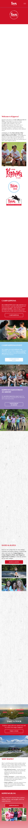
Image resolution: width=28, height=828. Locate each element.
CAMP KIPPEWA (14, 315)
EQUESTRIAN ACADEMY (14, 404)
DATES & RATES (14, 562)
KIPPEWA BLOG (14, 805)
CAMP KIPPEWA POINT (14, 359)
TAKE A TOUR (14, 731)
